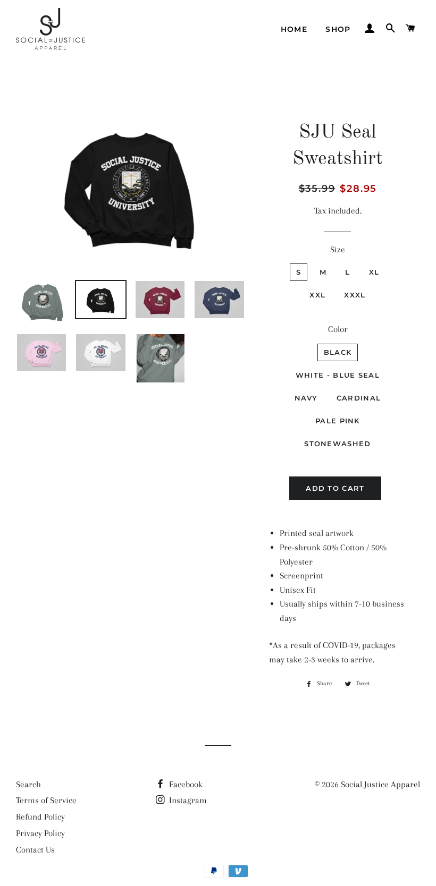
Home (294, 29)
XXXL (354, 295)
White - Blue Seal (338, 375)
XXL (317, 295)
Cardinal (359, 398)
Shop (338, 29)
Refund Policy (40, 817)
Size (337, 249)
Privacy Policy (40, 833)
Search (28, 784)
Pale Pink (337, 420)
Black (338, 352)
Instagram (187, 800)
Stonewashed (337, 443)
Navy (306, 398)
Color (338, 329)
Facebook (185, 784)
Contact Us (35, 850)
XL (374, 272)
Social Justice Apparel (380, 784)
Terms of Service (46, 800)
